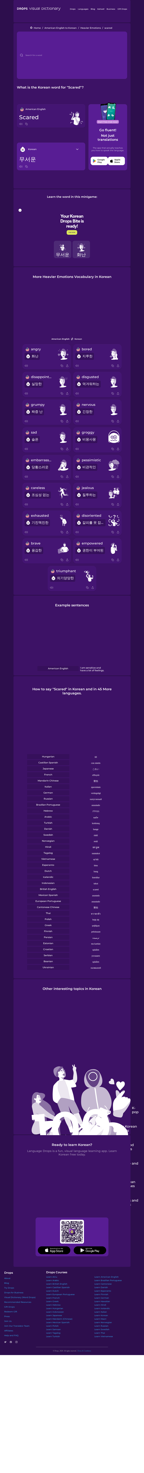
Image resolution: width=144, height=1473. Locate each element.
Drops (73, 9)
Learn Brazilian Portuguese (108, 1280)
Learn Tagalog (53, 1333)
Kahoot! (100, 9)
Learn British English (56, 1284)
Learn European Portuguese (60, 1294)
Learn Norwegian (103, 1322)
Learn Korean (101, 1315)
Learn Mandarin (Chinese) (59, 1319)
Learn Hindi (100, 1305)
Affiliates (8, 1330)
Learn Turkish (53, 1336)
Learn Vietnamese (103, 1336)
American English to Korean (60, 28)
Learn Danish (101, 1287)
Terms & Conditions (84, 1351)
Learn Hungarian (54, 1308)
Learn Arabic (52, 1280)
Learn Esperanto (102, 1291)
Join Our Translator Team (17, 1326)
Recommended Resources (17, 1302)
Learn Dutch (52, 1291)
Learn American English (106, 1277)
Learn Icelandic (102, 1308)
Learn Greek (52, 1301)
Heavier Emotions (90, 28)
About (7, 1278)
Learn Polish (52, 1326)
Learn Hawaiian (102, 1301)
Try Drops (9, 1288)
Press (7, 1316)
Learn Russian (101, 1326)
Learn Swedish (101, 1329)
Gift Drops (122, 9)
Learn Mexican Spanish (58, 1322)
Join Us (8, 1321)
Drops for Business (13, 1292)
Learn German (101, 1298)
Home (37, 28)
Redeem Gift (10, 1311)
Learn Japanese (54, 1315)
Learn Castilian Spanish (58, 1287)
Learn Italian (100, 1312)
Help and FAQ (11, 1335)
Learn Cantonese (103, 1284)
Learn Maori (100, 1319)
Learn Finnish (101, 1294)
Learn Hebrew (53, 1305)
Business (111, 9)
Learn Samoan (53, 1329)
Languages (83, 9)
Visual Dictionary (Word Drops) (20, 1297)
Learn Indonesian (55, 1312)
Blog (93, 9)
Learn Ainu (51, 1277)
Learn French (53, 1298)
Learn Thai (99, 1333)
